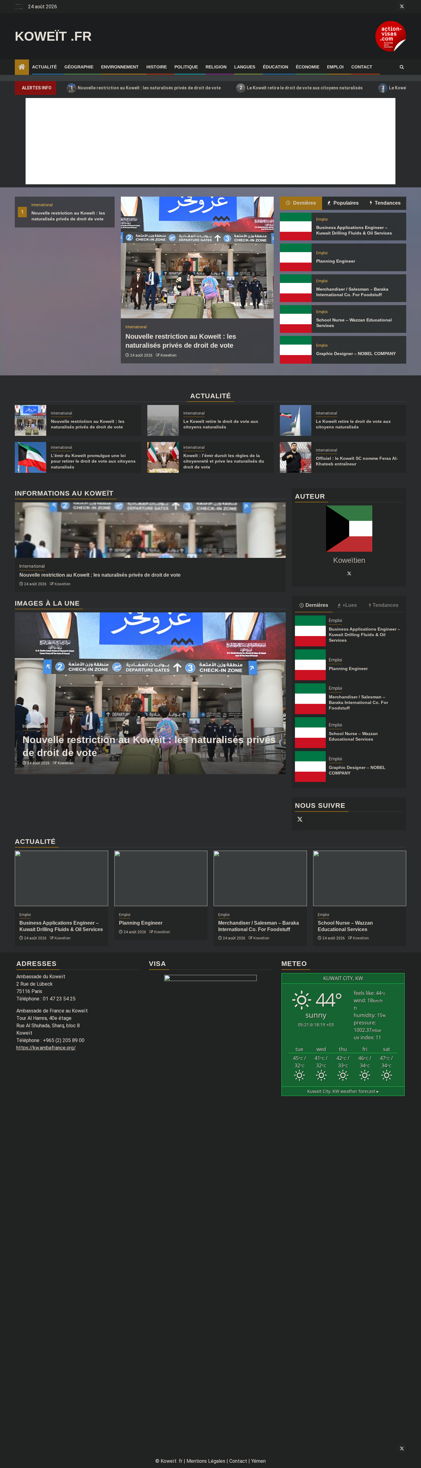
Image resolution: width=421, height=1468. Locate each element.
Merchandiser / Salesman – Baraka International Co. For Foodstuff (358, 702)
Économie (307, 66)
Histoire (156, 66)
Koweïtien (169, 355)
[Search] (402, 67)
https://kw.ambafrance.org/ (46, 1048)
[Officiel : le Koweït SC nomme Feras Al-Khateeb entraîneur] (295, 457)
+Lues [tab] (349, 605)
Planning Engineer (335, 261)
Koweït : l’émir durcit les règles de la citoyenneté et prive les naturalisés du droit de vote (223, 461)
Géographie (78, 66)
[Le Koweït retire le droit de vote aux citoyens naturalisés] (163, 420)
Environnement (120, 66)
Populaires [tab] (345, 203)
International (42, 205)
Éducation (275, 66)
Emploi (335, 66)
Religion (216, 66)
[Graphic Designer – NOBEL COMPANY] (295, 350)
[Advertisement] (210, 141)
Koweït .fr (53, 36)
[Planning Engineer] (295, 257)
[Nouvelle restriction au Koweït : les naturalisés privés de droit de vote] (197, 257)
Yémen (258, 1461)
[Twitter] (349, 573)
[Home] (21, 67)
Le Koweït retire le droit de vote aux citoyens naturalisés (301, 88)
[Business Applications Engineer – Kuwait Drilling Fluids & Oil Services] (295, 226)
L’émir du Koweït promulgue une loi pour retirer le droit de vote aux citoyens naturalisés (93, 461)
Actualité (44, 66)
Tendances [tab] (387, 203)
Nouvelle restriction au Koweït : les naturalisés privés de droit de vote (145, 88)
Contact (361, 66)
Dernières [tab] (304, 203)
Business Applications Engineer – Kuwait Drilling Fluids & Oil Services (364, 635)
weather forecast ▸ (343, 1091)
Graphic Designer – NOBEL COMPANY (356, 353)
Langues (244, 66)
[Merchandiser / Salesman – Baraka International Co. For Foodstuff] (295, 288)
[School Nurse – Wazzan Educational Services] (295, 319)
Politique (186, 66)
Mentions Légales (205, 1461)
